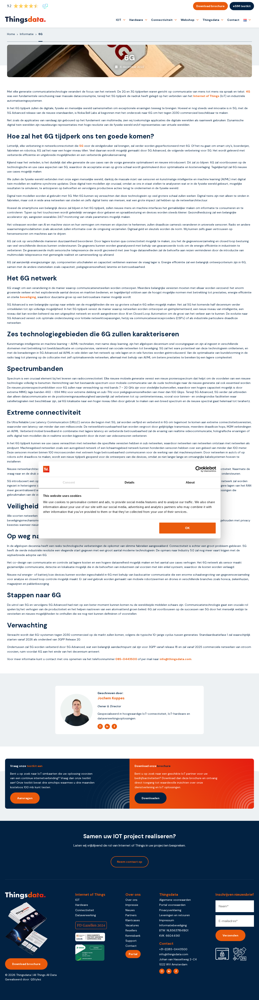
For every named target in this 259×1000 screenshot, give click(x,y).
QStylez (36, 979)
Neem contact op (129, 862)
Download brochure (210, 6)
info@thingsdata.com (175, 659)
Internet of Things (206, 96)
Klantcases (132, 920)
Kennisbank (132, 935)
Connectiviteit (162, 20)
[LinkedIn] (107, 726)
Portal (133, 954)
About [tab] (190, 482)
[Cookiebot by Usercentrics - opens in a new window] (198, 469)
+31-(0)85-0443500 (173, 949)
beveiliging (28, 297)
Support (131, 940)
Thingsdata (211, 20)
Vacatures (132, 925)
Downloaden (150, 798)
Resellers (131, 930)
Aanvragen (25, 798)
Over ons (131, 900)
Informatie (27, 34)
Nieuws (130, 910)
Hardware (136, 20)
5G (81, 146)
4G (248, 91)
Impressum (166, 920)
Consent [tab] (69, 482)
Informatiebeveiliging (173, 925)
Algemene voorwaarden (175, 900)
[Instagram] (100, 726)
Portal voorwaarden (172, 905)
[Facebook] (114, 726)
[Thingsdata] (25, 19)
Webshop (187, 20)
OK (187, 528)
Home (11, 34)
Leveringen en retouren (174, 915)
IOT (118, 20)
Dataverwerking (85, 915)
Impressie (131, 905)
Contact (233, 20)
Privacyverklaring (170, 910)
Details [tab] (130, 482)
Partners (131, 915)
